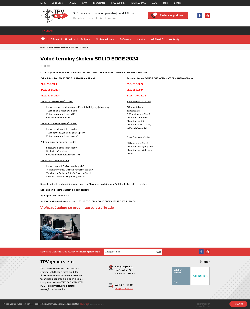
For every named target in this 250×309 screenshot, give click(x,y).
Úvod (43, 39)
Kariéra (141, 39)
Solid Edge (57, 2)
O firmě (55, 39)
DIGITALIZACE (138, 2)
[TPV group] (54, 16)
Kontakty (174, 39)
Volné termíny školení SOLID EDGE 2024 (68, 47)
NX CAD (72, 2)
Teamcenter (99, 2)
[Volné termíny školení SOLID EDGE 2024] (60, 227)
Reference (125, 39)
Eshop (177, 2)
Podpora (85, 39)
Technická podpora (171, 15)
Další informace (86, 304)
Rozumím (238, 304)
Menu (43, 2)
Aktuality (70, 39)
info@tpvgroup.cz (124, 288)
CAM (84, 2)
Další (165, 2)
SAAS (154, 2)
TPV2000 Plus (118, 2)
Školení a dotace (105, 39)
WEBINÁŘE (157, 39)
